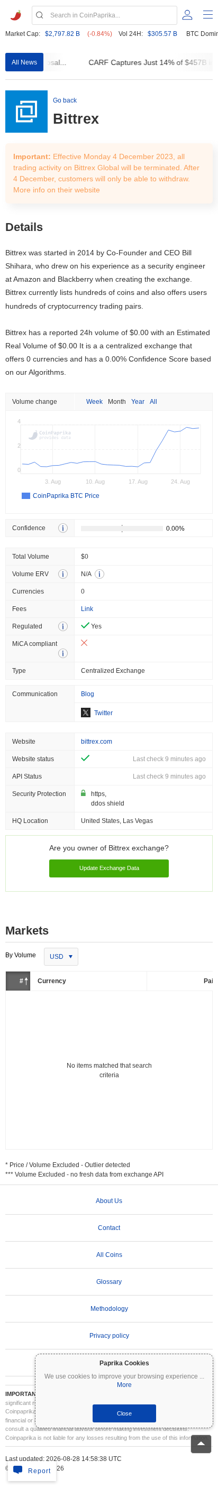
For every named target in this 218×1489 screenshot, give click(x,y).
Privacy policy (109, 1335)
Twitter (103, 713)
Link (87, 609)
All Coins (109, 1255)
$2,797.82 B (62, 34)
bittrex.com (96, 741)
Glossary (109, 1281)
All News (24, 62)
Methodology (109, 1308)
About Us (109, 1201)
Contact (109, 1228)
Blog (87, 694)
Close (124, 1413)
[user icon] (187, 15)
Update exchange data (109, 868)
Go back (65, 100)
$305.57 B (162, 34)
